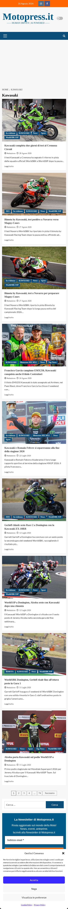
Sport (43, 133)
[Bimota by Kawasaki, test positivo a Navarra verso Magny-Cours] (34, 194)
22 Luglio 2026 (25, 456)
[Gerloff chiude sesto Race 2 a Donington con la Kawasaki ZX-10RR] (34, 499)
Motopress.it (28, 16)
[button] (63, 853)
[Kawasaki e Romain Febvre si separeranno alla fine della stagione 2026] (34, 422)
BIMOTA (10, 671)
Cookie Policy (26, 905)
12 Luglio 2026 (25, 533)
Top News (52, 362)
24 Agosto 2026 (25, 378)
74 (40, 793)
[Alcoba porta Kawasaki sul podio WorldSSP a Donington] (34, 731)
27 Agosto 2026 (25, 227)
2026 (8, 517)
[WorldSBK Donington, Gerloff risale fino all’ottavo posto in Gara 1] (34, 654)
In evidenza (10, 133)
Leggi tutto (9, 166)
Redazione (11, 153)
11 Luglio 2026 (25, 687)
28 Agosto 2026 (25, 153)
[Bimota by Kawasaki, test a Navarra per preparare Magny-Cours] (34, 268)
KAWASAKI (24, 133)
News (35, 133)
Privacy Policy (39, 905)
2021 (8, 211)
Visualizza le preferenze (34, 897)
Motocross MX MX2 (28, 362)
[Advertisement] (34, 62)
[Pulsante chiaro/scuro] (60, 18)
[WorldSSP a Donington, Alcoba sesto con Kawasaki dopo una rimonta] (34, 577)
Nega (34, 888)
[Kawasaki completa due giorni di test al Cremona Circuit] (34, 120)
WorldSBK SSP (12, 137)
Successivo (50, 793)
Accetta (34, 880)
